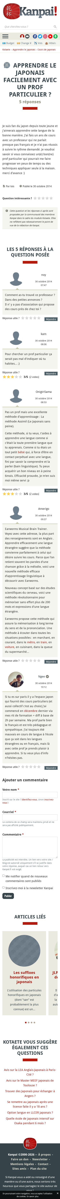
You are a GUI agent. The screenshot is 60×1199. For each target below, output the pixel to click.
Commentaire (13, 834)
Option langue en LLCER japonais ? (30, 1112)
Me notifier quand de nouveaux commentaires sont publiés (27, 878)
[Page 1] (26, 1022)
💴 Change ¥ (24, 43)
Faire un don (19, 1159)
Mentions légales (22, 1164)
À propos (44, 1154)
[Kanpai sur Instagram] (45, 36)
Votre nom (10, 789)
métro (31, 642)
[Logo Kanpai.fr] (30, 11)
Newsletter (40, 1159)
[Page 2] (28, 1022)
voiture (9, 647)
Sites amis (19, 1168)
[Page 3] (31, 1022)
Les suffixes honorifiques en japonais (24, 977)
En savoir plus (32, 1196)
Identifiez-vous (29, 799)
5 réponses (30, 101)
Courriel (9, 812)
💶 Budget (8, 43)
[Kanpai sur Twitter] (40, 36)
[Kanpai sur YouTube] (50, 36)
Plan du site (38, 1168)
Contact (43, 1164)
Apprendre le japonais (24, 49)
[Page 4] (34, 1022)
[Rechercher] (55, 27)
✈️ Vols (38, 43)
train (44, 642)
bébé (21, 452)
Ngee (41, 676)
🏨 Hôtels (50, 43)
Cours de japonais (47, 49)
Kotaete (6, 49)
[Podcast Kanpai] (55, 36)
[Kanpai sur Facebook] (35, 36)
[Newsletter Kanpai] (27, 36)
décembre (30, 711)
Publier (8, 896)
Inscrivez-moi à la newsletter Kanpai (29, 888)
